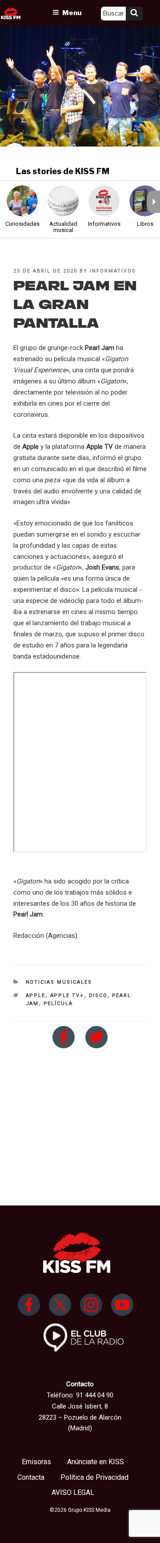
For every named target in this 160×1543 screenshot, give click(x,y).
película (58, 1003)
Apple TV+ (67, 995)
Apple (36, 995)
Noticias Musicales (59, 982)
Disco (98, 995)
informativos (113, 271)
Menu (71, 13)
